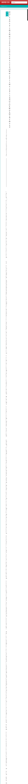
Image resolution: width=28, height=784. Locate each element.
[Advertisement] (15, 35)
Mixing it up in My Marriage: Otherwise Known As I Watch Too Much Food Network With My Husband (9, 69)
